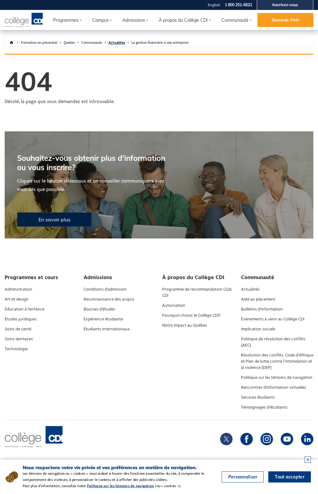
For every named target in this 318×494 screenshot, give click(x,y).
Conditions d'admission (105, 289)
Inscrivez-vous (285, 4)
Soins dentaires (19, 339)
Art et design (17, 299)
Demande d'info (285, 20)
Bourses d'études (99, 309)
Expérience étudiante (103, 319)
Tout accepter (289, 477)
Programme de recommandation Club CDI (197, 292)
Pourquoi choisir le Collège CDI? (191, 315)
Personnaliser (242, 477)
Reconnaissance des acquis (109, 299)
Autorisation (173, 305)
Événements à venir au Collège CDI (272, 319)
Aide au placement (258, 299)
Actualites (116, 42)
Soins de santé (18, 329)
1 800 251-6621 (238, 4)
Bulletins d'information (262, 309)
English (214, 4)
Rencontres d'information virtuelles (273, 387)
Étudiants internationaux (107, 329)
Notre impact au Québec (184, 325)
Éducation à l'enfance (24, 309)
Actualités (250, 289)
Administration (18, 289)
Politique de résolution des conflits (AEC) (273, 342)
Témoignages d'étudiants (264, 407)
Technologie (16, 349)
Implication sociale (258, 329)
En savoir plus (54, 219)
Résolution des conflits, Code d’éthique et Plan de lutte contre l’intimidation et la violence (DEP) (277, 361)
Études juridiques (21, 319)
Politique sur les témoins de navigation (276, 377)
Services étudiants (258, 397)
